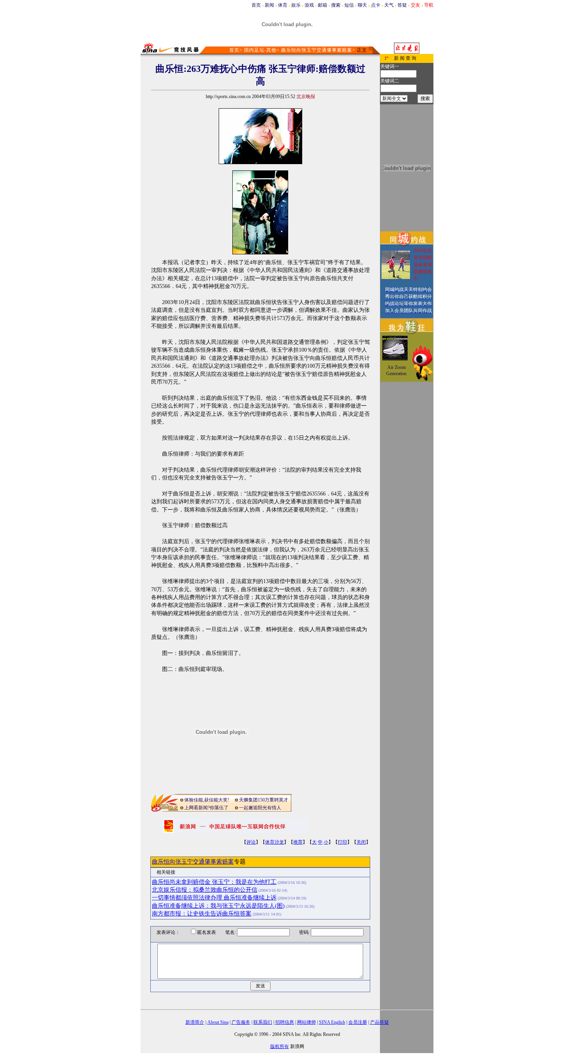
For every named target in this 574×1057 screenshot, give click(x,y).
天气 (389, 5)
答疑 (402, 5)
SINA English (332, 1022)
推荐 (298, 842)
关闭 (361, 842)
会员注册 (357, 1022)
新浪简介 (194, 1022)
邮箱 (322, 5)
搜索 (335, 5)
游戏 (309, 5)
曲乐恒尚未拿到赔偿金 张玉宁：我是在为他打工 (214, 882)
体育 (282, 5)
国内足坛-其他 (260, 50)
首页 (256, 5)
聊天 (362, 5)
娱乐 (296, 5)
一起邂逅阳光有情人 (260, 807)
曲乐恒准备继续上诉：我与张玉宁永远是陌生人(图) (218, 906)
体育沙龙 (274, 842)
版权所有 (279, 1046)
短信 (349, 5)
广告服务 (241, 1022)
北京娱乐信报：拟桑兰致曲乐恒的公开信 (204, 890)
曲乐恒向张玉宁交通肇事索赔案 (316, 50)
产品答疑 (379, 1022)
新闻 (269, 5)
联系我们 (262, 1022)
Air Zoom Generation (396, 370)
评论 (251, 842)
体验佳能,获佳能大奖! (206, 800)
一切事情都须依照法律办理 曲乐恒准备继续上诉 (214, 897)
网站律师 (306, 1022)
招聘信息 (284, 1022)
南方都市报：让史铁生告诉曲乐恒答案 (201, 913)
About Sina (217, 1022)
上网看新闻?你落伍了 (206, 807)
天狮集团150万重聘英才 (263, 800)
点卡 (375, 5)
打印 (342, 842)
